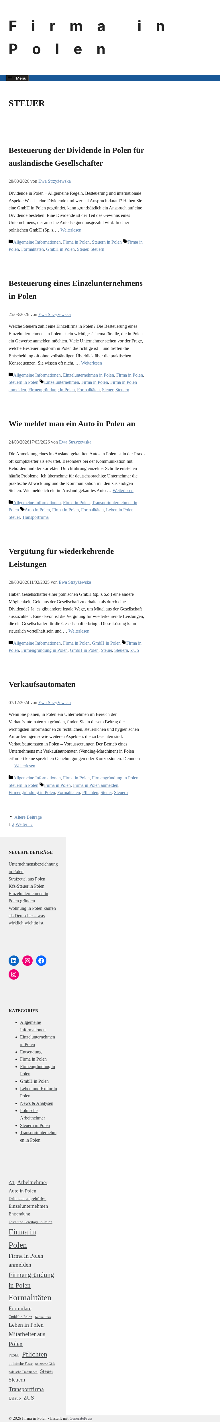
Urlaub (15, 1398)
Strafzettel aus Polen (27, 878)
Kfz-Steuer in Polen (26, 886)
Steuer (82, 249)
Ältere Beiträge (28, 817)
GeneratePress (81, 1418)
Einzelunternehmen (61, 382)
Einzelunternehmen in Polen (88, 375)
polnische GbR (45, 1363)
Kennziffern (43, 1317)
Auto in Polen (37, 509)
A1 (12, 1182)
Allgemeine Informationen (37, 242)
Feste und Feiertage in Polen (30, 1222)
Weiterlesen (70, 230)
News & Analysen (36, 1103)
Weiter (24, 824)
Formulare (20, 1308)
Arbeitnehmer (32, 1182)
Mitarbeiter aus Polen (27, 1339)
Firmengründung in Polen (51, 389)
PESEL (14, 1355)
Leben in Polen (119, 509)
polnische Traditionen (23, 1371)
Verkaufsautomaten (42, 684)
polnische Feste (21, 1363)
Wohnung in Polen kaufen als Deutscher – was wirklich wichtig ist (32, 915)
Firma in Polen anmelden (95, 785)
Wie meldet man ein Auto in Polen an (72, 423)
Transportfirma (35, 517)
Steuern (97, 249)
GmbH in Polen (60, 249)
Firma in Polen (76, 242)
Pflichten (90, 792)
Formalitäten (32, 249)
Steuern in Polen (107, 242)
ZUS (134, 650)
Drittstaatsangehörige (27, 1198)
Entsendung (31, 1051)
